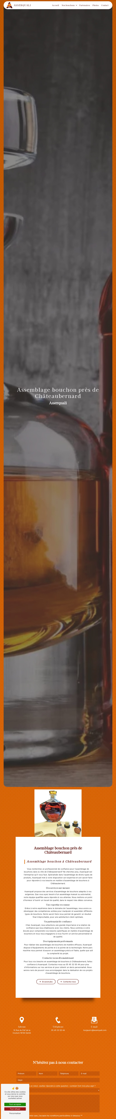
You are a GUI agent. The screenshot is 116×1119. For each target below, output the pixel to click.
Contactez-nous (69, 981)
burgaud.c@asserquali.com (94, 1030)
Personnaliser (15, 1113)
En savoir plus (47, 981)
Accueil (55, 5)
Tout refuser (15, 1109)
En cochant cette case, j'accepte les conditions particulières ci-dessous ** (50, 1115)
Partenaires (84, 5)
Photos (95, 5)
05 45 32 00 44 (58, 1030)
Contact (104, 5)
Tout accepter (15, 1104)
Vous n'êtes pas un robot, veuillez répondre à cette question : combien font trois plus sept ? (55, 1086)
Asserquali (22, 5)
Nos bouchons (68, 5)
